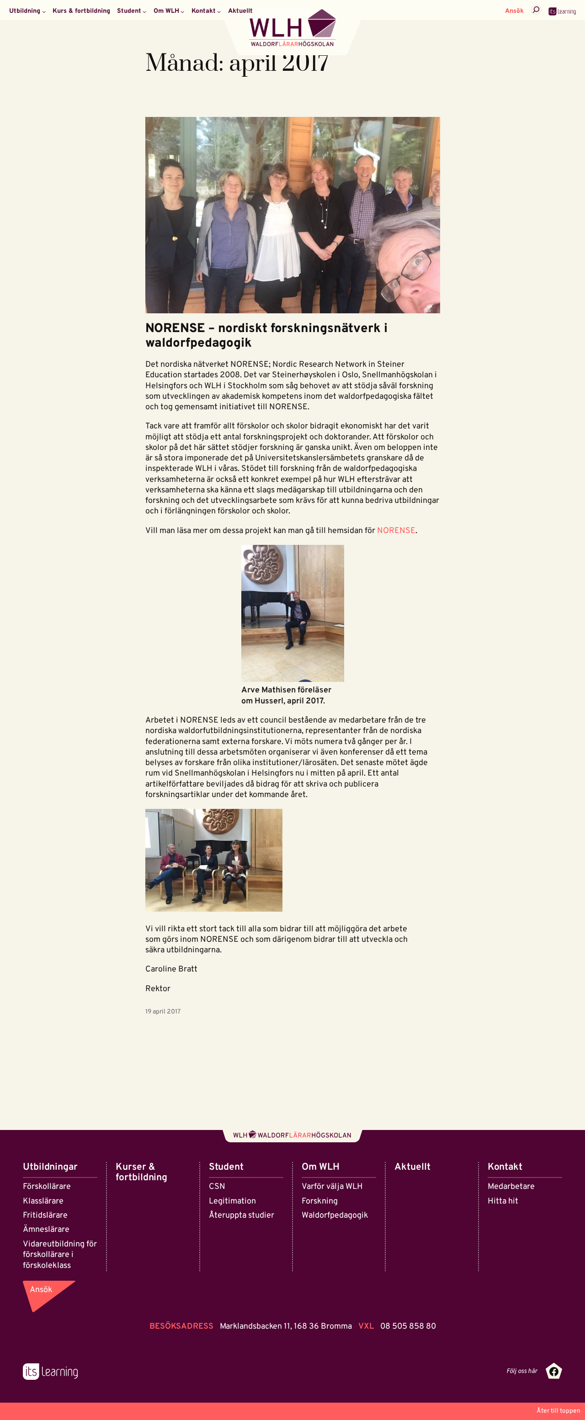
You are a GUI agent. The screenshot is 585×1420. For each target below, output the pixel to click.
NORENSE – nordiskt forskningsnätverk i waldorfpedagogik (266, 336)
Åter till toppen (558, 1411)
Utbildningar (50, 1167)
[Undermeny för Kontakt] (219, 11)
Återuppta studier (241, 1215)
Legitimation (232, 1201)
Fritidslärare (45, 1215)
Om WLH (320, 1167)
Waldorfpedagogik (335, 1215)
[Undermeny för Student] (144, 11)
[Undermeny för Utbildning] (44, 11)
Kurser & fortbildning (141, 1172)
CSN (217, 1187)
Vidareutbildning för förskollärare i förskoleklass (60, 1255)
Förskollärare (47, 1187)
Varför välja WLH (332, 1187)
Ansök (514, 11)
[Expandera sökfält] (536, 10)
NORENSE (396, 531)
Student (226, 1167)
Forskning (320, 1201)
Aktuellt (412, 1167)
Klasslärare (43, 1201)
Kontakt (505, 1167)
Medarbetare (511, 1187)
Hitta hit (503, 1201)
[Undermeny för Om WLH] (182, 11)
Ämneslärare (46, 1230)
